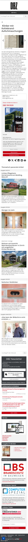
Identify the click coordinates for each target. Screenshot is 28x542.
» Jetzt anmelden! (14, 379)
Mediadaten (5, 437)
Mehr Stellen (14, 413)
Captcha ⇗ (19, 376)
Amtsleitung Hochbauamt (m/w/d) (12, 397)
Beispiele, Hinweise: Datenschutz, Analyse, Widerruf (13, 382)
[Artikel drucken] (24, 160)
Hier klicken (16, 375)
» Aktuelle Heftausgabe (20, 447)
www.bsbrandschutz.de (8, 481)
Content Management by (7, 539)
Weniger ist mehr (8, 210)
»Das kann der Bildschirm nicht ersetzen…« (13, 318)
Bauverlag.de (4, 540)
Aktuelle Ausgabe (6, 435)
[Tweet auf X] (12, 161)
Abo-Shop (4, 438)
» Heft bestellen (18, 450)
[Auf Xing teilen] (15, 161)
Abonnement (14, 152)
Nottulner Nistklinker (10, 282)
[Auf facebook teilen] (9, 161)
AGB (16, 535)
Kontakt (10, 536)
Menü (14, 12)
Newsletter (3, 535)
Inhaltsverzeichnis (14, 155)
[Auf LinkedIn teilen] (18, 161)
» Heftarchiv (17, 449)
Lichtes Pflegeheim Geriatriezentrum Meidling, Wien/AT (12, 175)
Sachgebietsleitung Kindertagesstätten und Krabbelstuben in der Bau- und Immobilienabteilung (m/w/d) (13, 404)
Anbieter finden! (14, 528)
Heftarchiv (5, 440)
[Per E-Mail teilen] (21, 160)
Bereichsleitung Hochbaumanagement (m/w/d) (13, 389)
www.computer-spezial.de (9, 503)
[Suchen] (25, 16)
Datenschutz (21, 535)
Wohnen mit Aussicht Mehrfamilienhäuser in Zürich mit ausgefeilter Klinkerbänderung (13, 246)
